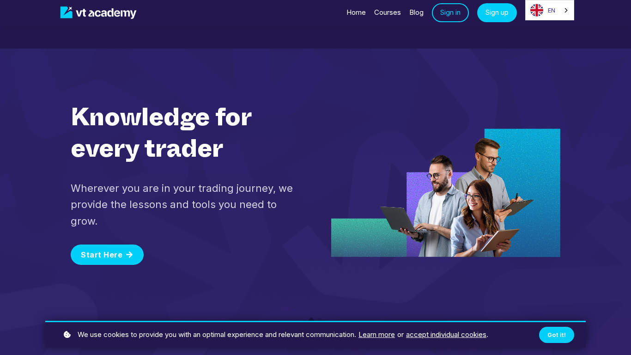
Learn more (376, 334)
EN (551, 10)
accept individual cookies (446, 334)
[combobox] (549, 10)
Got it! (556, 334)
